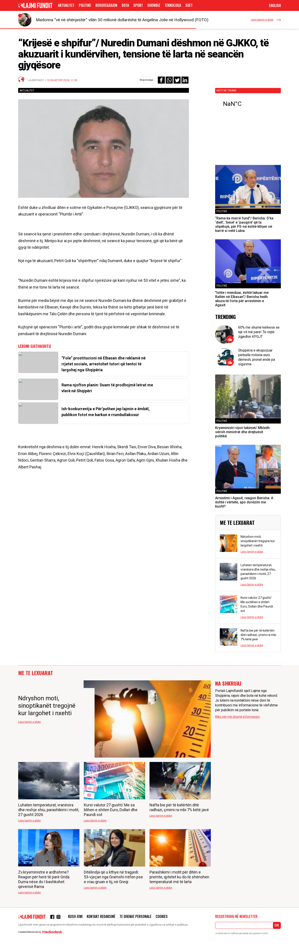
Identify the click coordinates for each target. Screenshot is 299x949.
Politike (85, 5)
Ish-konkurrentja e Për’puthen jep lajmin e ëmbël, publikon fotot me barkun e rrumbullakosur (106, 411)
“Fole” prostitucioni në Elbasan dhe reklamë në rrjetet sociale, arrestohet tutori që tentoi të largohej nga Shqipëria (104, 364)
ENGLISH (275, 5)
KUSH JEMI (75, 916)
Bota (125, 5)
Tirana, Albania (248, 104)
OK (276, 925)
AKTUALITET (66, 5)
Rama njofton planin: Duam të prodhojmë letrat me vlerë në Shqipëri (107, 388)
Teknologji (173, 5)
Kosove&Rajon (106, 5)
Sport (138, 5)
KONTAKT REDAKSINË (101, 916)
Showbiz (153, 5)
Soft (189, 5)
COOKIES (162, 916)
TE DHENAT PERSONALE (135, 916)
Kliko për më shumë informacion (237, 716)
